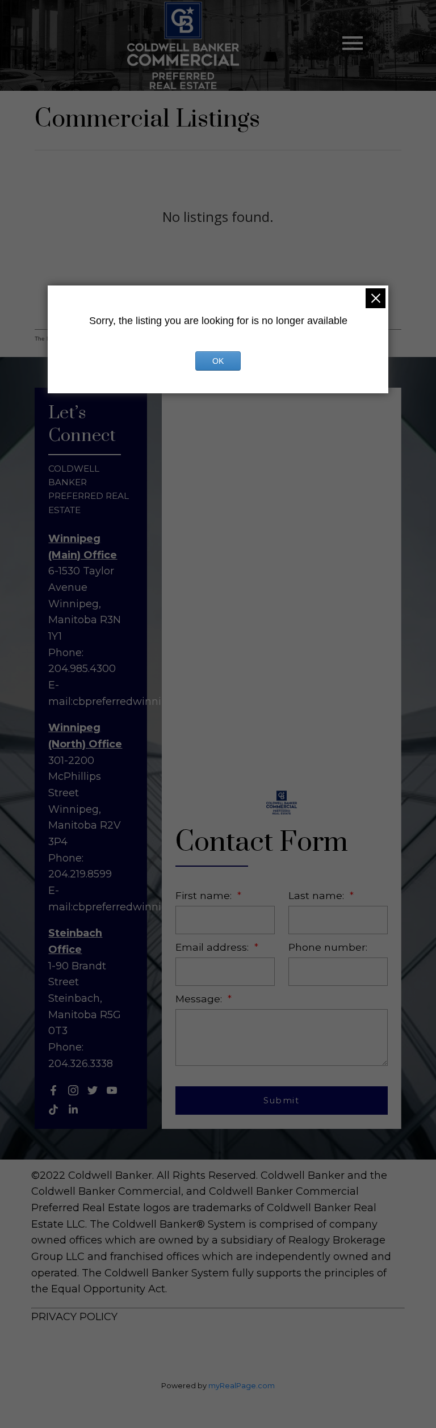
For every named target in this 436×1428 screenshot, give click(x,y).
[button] (53, 1090)
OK (218, 361)
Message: (200, 999)
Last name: (317, 895)
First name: (204, 895)
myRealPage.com (241, 1385)
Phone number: (327, 947)
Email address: (213, 947)
